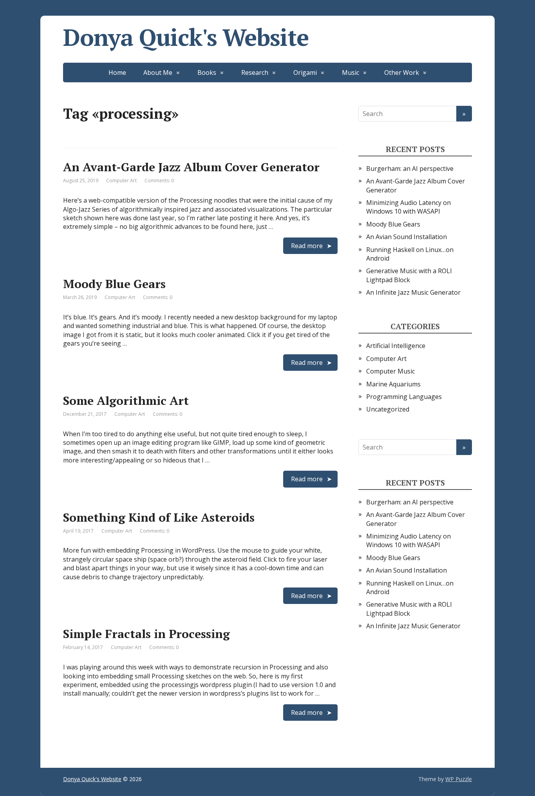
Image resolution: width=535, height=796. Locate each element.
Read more (307, 245)
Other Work (401, 72)
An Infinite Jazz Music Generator (413, 292)
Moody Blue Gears (114, 284)
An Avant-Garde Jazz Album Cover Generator (191, 167)
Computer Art (121, 180)
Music (350, 72)
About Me (157, 72)
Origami (305, 72)
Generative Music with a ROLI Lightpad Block (409, 275)
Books (206, 72)
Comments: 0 (159, 180)
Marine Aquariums (393, 384)
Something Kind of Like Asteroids (159, 517)
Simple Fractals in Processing (146, 634)
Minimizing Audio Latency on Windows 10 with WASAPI (408, 207)
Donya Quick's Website (186, 37)
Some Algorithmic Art (126, 400)
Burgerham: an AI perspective (410, 168)
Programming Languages (404, 396)
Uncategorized (387, 409)
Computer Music (390, 371)
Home (117, 72)
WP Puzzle (458, 779)
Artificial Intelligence (395, 345)
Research (254, 72)
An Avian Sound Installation (406, 236)
